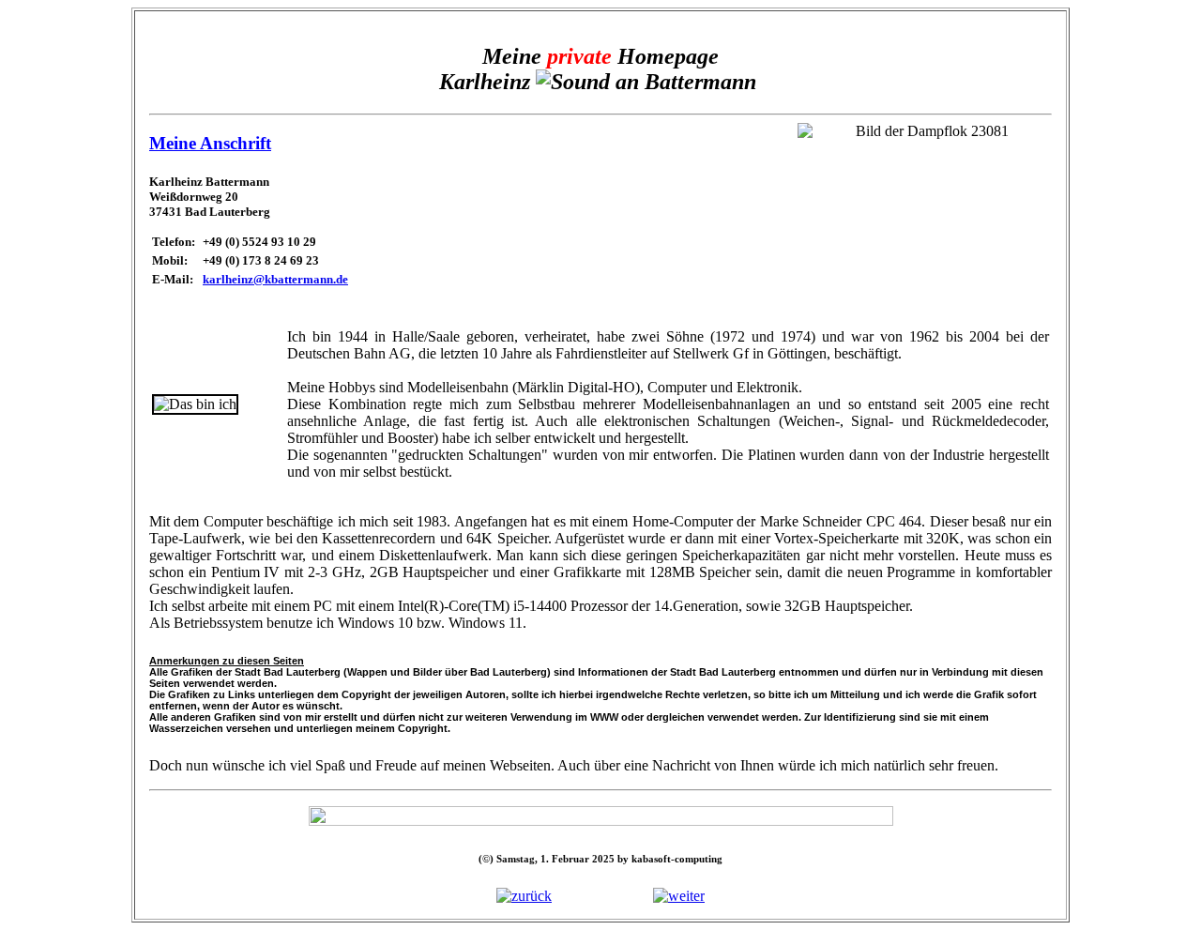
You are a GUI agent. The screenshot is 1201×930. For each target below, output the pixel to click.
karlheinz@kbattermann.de (275, 279)
